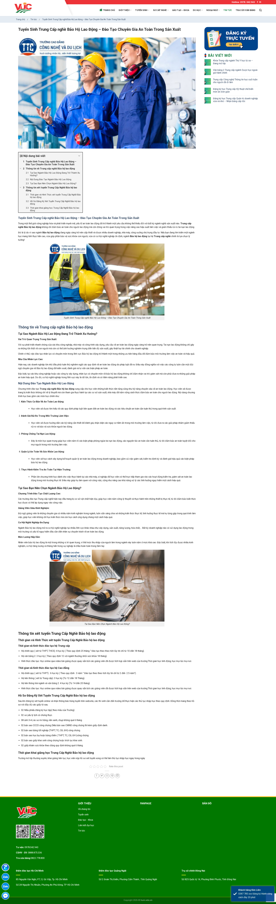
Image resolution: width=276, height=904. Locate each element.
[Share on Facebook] (96, 775)
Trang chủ (109, 10)
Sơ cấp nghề (160, 10)
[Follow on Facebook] (257, 2)
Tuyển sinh (141, 10)
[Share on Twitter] (101, 775)
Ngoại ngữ (212, 10)
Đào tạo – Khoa (180, 10)
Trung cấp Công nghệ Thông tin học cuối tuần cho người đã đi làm (235, 81)
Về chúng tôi (84, 809)
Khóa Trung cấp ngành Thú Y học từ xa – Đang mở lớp (233, 62)
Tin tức (227, 10)
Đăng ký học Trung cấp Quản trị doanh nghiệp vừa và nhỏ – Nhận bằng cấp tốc (235, 100)
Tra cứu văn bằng (245, 10)
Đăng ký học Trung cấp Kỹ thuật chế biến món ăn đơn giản (233, 90)
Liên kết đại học (86, 825)
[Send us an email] (260, 2)
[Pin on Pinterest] (112, 775)
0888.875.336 (35, 852)
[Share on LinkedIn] (117, 775)
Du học (197, 10)
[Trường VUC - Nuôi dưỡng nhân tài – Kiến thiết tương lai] (38, 8)
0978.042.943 (31, 847)
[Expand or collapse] (79, 156)
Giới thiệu (124, 10)
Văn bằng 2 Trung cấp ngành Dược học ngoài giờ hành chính (235, 71)
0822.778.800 (38, 858)
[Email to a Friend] (107, 775)
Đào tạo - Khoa (85, 820)
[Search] (260, 10)
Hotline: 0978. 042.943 (243, 2)
